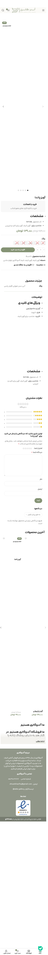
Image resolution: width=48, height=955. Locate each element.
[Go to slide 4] (20, 190)
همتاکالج (8, 946)
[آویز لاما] (12, 748)
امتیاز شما (38, 573)
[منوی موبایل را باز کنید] (43, 10)
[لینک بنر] (23, 3)
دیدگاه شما (36, 577)
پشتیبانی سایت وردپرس (22, 946)
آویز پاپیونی (38, 836)
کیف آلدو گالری (18, 260)
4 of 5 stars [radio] (25, 573)
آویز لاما (17, 836)
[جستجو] (3, 10)
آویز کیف (36, 260)
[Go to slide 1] (27, 190)
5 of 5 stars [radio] (23, 573)
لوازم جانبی (7, 260)
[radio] (43, 243)
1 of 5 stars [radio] (31, 573)
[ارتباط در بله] (40, 949)
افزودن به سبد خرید (18, 249)
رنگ (43, 238)
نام (41, 604)
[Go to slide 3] (23, 190)
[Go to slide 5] (18, 190)
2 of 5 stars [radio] (29, 573)
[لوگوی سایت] (24, 10)
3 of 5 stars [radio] (27, 573)
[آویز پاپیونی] (34, 748)
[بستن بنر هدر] (3, 3)
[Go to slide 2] (25, 190)
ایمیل (40, 614)
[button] (43, 106)
